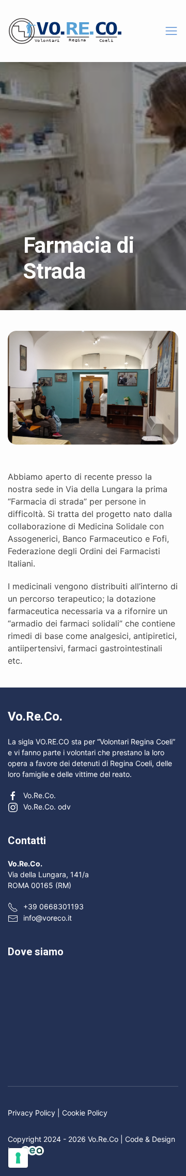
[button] (171, 31)
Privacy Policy (31, 1112)
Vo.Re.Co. (39, 795)
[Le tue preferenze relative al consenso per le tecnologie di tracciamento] (18, 1158)
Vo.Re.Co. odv (47, 806)
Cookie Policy (84, 1112)
